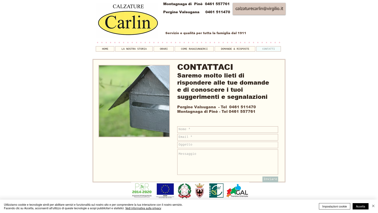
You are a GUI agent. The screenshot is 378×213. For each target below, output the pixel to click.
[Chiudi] (373, 206)
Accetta (360, 206)
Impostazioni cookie (334, 206)
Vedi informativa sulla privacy (143, 208)
